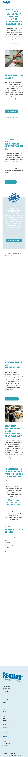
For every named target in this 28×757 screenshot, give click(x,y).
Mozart (4, 711)
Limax (4, 707)
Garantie (10, 755)
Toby (4, 716)
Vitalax (4, 718)
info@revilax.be (6, 690)
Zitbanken (5, 720)
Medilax (4, 709)
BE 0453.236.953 (6, 691)
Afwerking (5, 732)
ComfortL (5, 702)
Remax (4, 713)
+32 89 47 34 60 (6, 688)
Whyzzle (19, 755)
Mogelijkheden (6, 729)
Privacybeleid (22, 753)
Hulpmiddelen (6, 741)
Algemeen (5, 727)
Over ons (5, 739)
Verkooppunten (6, 743)
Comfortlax (5, 704)
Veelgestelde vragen (7, 745)
